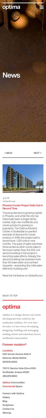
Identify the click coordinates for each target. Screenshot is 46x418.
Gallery (6, 397)
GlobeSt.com (9, 201)
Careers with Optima (13, 393)
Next (37, 153)
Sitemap (7, 412)
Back (9, 153)
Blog (5, 401)
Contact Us (8, 409)
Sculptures (8, 405)
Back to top (10, 295)
